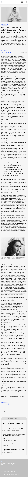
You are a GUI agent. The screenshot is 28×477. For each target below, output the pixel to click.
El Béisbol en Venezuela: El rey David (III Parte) (14, 428)
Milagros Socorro (22, 50)
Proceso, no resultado (8, 444)
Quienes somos (4, 468)
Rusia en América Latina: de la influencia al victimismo (13, 450)
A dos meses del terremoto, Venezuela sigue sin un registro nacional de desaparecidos (13, 422)
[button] (22, 2)
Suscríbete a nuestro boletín (8, 471)
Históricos (4, 24)
